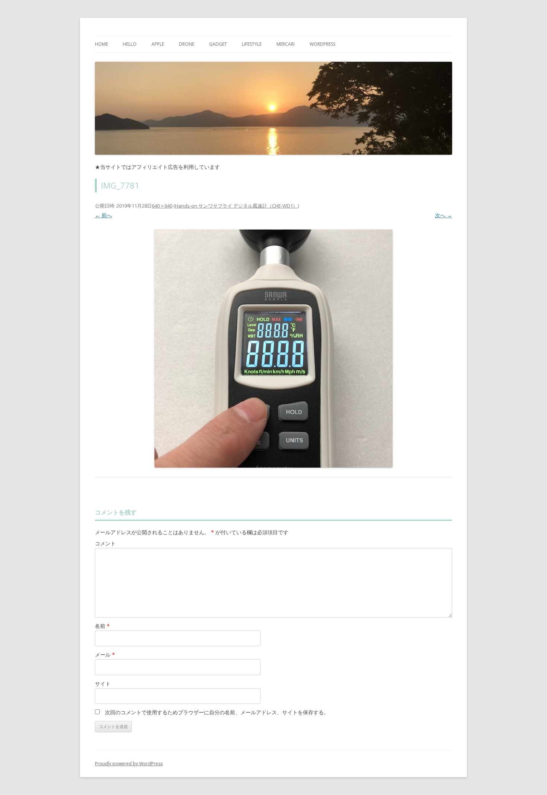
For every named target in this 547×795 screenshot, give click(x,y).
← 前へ (103, 215)
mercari (285, 44)
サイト (103, 683)
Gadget (218, 44)
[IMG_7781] (273, 349)
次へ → (443, 215)
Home (101, 44)
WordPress (322, 44)
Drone (186, 44)
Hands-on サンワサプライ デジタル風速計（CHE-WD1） (236, 205)
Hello (130, 44)
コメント (105, 543)
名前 (102, 625)
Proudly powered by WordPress (129, 763)
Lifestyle (252, 44)
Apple (157, 44)
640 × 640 (162, 205)
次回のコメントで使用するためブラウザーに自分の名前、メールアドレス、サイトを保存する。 (217, 712)
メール (105, 654)
